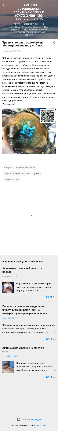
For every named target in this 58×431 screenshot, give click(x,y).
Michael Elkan (41, 425)
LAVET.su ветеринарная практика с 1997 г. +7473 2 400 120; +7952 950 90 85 (29, 12)
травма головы (11, 179)
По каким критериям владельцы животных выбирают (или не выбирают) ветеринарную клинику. (25, 310)
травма (37, 173)
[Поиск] (54, 6)
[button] (54, 43)
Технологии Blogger (31, 419)
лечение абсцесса (25, 167)
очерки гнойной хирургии (16, 173)
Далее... (51, 297)
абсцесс (8, 167)
